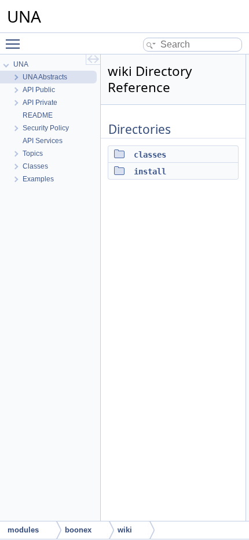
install (150, 171)
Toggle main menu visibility (15, 43)
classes (150, 154)
